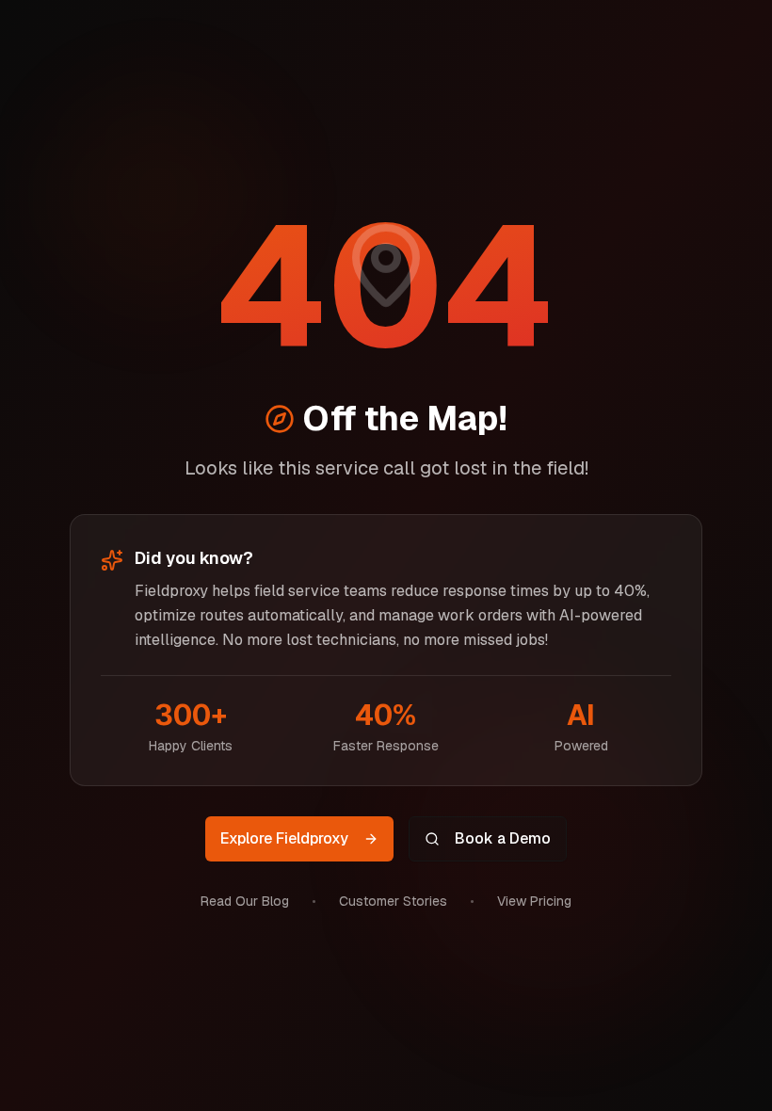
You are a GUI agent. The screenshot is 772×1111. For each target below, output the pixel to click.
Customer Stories (393, 901)
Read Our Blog (245, 901)
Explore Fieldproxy (284, 838)
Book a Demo (503, 838)
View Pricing (534, 901)
